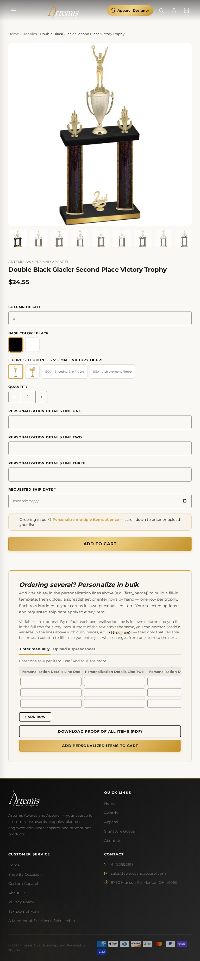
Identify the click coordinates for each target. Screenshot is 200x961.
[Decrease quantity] (14, 397)
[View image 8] (163, 238)
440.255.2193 (122, 864)
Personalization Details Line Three (46, 463)
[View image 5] (101, 238)
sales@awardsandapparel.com (138, 873)
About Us (112, 840)
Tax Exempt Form (24, 911)
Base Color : (28, 333)
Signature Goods (119, 831)
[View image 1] (17, 238)
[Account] (174, 10)
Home (109, 803)
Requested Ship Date (32, 489)
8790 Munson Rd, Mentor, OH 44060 (144, 882)
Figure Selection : (56, 360)
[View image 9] (184, 238)
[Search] (161, 10)
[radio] (15, 344)
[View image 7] (142, 238)
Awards (111, 812)
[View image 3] (59, 238)
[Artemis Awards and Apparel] (63, 10)
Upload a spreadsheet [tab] (74, 649)
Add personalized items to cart (100, 745)
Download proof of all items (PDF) (100, 731)
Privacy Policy (21, 902)
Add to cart (100, 543)
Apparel (111, 822)
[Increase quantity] (41, 397)
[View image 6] (122, 238)
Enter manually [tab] (34, 649)
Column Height (24, 307)
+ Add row (35, 717)
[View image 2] (38, 238)
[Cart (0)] (186, 10)
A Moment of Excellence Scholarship (41, 920)
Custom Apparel (23, 883)
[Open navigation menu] (13, 10)
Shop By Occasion (25, 874)
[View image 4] (80, 238)
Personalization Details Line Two (45, 437)
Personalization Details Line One (44, 411)
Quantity (18, 387)
